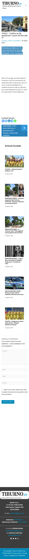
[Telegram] (12, 121)
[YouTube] (15, 538)
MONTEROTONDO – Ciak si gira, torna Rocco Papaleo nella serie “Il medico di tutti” (14, 261)
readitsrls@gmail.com (17, 513)
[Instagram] (18, 538)
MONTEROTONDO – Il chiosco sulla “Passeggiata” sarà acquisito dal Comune (14, 230)
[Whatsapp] (15, 121)
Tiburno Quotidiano (14, 40)
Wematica (22, 555)
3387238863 (22, 522)
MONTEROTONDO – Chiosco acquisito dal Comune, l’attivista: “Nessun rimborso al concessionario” (14, 201)
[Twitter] (6, 121)
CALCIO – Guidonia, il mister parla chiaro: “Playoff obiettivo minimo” (14, 323)
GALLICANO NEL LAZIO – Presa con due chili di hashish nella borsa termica (14, 292)
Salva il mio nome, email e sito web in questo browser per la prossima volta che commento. (14, 392)
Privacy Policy (16, 553)
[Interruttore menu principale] (25, 5)
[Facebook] (3, 121)
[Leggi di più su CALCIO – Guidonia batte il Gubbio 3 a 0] (14, 161)
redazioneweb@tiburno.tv (14, 531)
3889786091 (18, 520)
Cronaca (4, 40)
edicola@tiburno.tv (14, 535)
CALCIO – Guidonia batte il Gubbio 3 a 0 (13, 170)
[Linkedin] (9, 121)
